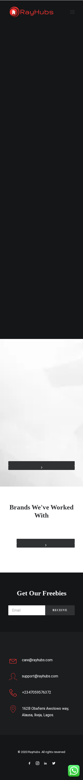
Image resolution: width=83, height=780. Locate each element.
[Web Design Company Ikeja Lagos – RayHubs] (31, 12)
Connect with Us (41, 192)
